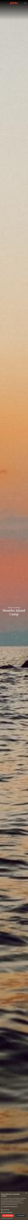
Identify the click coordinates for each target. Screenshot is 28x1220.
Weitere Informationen (12, 1204)
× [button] (26, 1193)
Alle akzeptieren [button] (7, 1215)
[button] (14, 1212)
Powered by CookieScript (7, 1218)
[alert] (14, 1206)
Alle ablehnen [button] (21, 1215)
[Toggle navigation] (25, 3)
